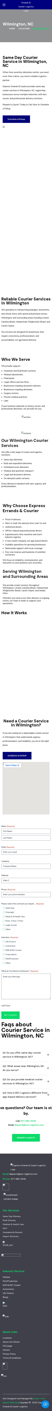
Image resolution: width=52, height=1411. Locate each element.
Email (7, 847)
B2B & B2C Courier (14, 950)
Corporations (11, 954)
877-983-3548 (28, 1121)
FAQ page (7, 1345)
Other (8, 929)
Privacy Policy (9, 1353)
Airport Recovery (11, 1236)
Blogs (5, 1297)
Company (5, 861)
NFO (5, 1228)
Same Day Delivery (12, 1216)
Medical (6, 1277)
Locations (24, 28)
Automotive (10, 946)
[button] (48, 4)
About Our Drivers (11, 1341)
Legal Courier (11, 925)
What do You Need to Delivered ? (19, 971)
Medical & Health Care (15, 916)
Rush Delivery (9, 1220)
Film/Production (12, 958)
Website (4, 875)
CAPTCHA (5, 1006)
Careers (6, 1349)
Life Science (11, 941)
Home (12, 28)
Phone (8, 889)
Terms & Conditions (12, 1357)
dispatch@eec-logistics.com (29, 1125)
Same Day (10, 908)
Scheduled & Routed (12, 1232)
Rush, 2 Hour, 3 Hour (14, 921)
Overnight (10, 912)
